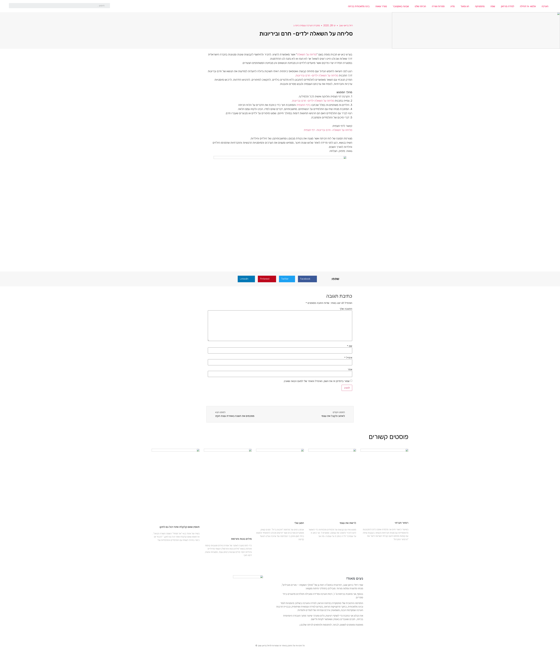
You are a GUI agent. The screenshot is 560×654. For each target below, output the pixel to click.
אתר (350, 369)
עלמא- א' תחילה (528, 6)
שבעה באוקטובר (401, 6)
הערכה (545, 6)
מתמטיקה (480, 6)
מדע (452, 6)
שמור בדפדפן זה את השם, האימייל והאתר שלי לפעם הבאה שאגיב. (316, 381)
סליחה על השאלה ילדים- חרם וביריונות (317, 75)
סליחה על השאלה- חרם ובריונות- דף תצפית (328, 130)
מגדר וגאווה (381, 6)
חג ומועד (465, 6)
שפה (492, 6)
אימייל (348, 357)
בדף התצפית (303, 105)
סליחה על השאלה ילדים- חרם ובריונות (313, 100)
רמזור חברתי (401, 522)
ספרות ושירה (438, 6)
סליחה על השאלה (307, 54)
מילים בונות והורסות (241, 538)
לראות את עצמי (348, 523)
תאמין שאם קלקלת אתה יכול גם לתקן (180, 526)
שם (349, 346)
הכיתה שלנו (420, 6)
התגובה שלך (346, 309)
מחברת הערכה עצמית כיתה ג (306, 25)
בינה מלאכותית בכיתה (359, 6)
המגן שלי (299, 523)
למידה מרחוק (507, 6)
